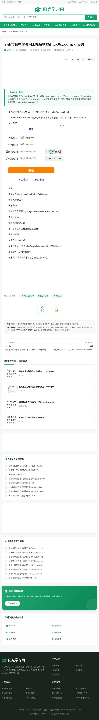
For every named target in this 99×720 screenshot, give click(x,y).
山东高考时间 (16, 31)
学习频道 (73, 2)
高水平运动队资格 (82, 698)
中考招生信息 (30, 698)
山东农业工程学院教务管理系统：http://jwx (36, 387)
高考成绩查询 (60, 25)
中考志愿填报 (57, 296)
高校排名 (28, 688)
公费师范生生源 (81, 693)
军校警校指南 (57, 698)
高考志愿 (94, 2)
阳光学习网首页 (10, 25)
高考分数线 (75, 25)
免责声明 (79, 665)
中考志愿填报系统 (27, 296)
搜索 (92, 17)
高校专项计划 (57, 693)
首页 (6, 31)
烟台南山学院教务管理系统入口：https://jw (36, 371)
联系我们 (55, 665)
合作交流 (55, 675)
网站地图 (55, 670)
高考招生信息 (7, 688)
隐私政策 (79, 670)
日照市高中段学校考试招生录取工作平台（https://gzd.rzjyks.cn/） (26, 350)
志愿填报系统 (43, 296)
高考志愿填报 (89, 25)
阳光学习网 (53, 9)
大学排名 (47, 25)
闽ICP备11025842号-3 (38, 714)
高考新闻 (36, 25)
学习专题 (24, 25)
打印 (92, 59)
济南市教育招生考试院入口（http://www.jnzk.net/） (73, 350)
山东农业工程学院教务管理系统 (32, 417)
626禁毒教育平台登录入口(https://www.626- (37, 402)
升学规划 (84, 2)
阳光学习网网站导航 (61, 714)
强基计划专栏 (57, 688)
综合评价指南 (81, 688)
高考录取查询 (7, 698)
